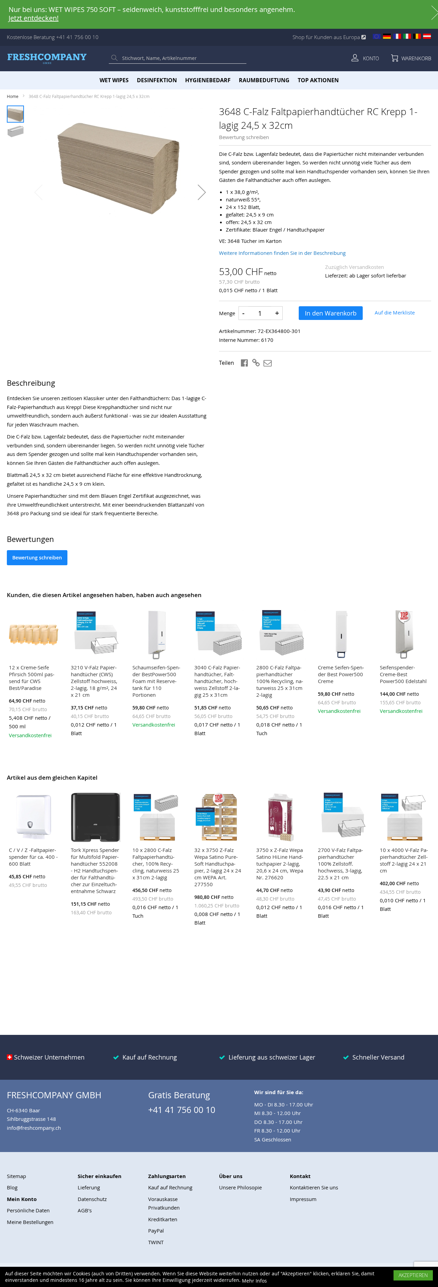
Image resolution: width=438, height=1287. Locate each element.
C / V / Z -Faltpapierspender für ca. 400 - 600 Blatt (33, 856)
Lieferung (89, 1187)
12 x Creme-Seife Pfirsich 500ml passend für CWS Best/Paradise (31, 677)
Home (12, 96)
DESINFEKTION (157, 80)
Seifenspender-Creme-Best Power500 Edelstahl (403, 674)
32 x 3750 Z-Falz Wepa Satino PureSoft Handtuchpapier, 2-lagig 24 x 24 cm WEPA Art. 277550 (217, 867)
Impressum (303, 1199)
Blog (12, 1187)
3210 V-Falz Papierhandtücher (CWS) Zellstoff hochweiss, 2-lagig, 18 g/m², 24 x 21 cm (94, 681)
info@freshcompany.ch (34, 1127)
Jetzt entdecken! (34, 18)
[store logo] (47, 58)
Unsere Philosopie (240, 1187)
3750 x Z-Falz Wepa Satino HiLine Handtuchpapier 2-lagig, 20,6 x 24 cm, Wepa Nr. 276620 (279, 863)
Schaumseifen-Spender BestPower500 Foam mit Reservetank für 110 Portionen (156, 681)
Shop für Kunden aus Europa (327, 37)
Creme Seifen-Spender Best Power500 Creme (341, 674)
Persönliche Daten (28, 1210)
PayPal (156, 1230)
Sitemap (16, 1176)
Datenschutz (92, 1199)
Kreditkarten (162, 1219)
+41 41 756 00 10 (77, 37)
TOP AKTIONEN (318, 80)
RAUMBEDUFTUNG (264, 80)
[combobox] (182, 58)
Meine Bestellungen (30, 1221)
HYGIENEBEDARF (208, 80)
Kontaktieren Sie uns (314, 1187)
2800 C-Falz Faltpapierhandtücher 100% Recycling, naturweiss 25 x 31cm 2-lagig (279, 681)
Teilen (226, 363)
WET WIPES (114, 80)
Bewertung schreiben (244, 137)
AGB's (85, 1210)
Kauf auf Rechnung (170, 1187)
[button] (202, 192)
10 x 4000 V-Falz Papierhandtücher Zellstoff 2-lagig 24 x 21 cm (404, 860)
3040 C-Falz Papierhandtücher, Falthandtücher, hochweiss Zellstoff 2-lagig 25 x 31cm (217, 681)
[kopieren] (256, 363)
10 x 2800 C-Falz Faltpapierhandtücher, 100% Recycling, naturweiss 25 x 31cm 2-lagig (155, 863)
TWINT (156, 1242)
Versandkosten (366, 266)
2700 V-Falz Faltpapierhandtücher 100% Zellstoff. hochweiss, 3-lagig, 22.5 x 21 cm (340, 863)
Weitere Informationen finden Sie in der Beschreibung (282, 252)
